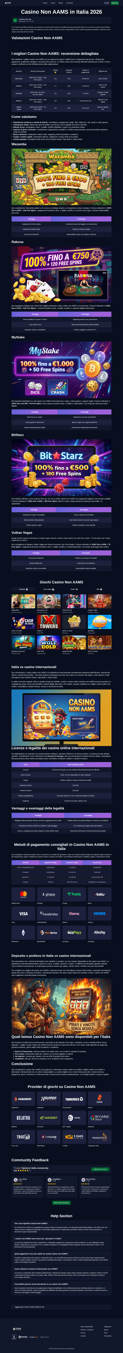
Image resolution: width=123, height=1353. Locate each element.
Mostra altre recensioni (61, 1202)
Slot (98, 589)
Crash (73, 589)
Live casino (47, 589)
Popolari (22, 589)
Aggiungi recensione (100, 1169)
